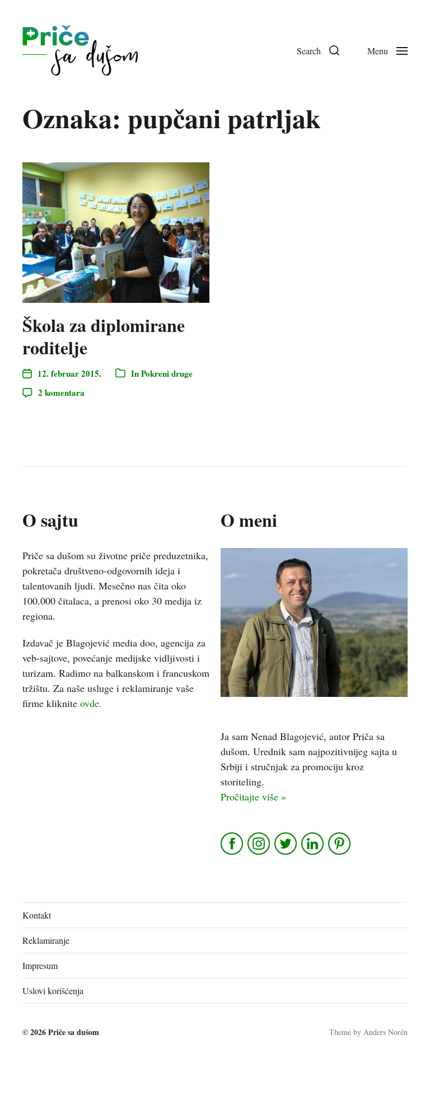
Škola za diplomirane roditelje (103, 336)
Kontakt (36, 915)
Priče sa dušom (73, 1032)
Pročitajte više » (253, 796)
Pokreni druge (167, 373)
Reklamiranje (45, 940)
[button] (318, 50)
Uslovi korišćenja (52, 990)
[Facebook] (233, 843)
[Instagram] (259, 843)
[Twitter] (286, 843)
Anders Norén (385, 1032)
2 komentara (61, 392)
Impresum (40, 965)
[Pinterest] (340, 843)
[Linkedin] (313, 843)
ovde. (91, 703)
